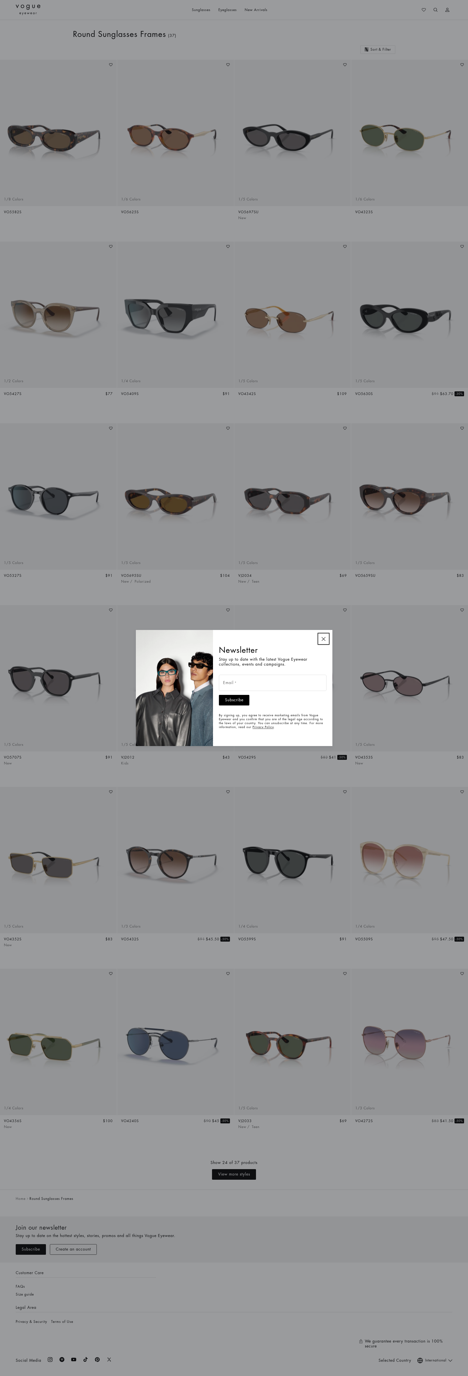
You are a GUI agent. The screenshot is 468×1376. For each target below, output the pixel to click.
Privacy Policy (263, 727)
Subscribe (234, 700)
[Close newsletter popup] (323, 639)
